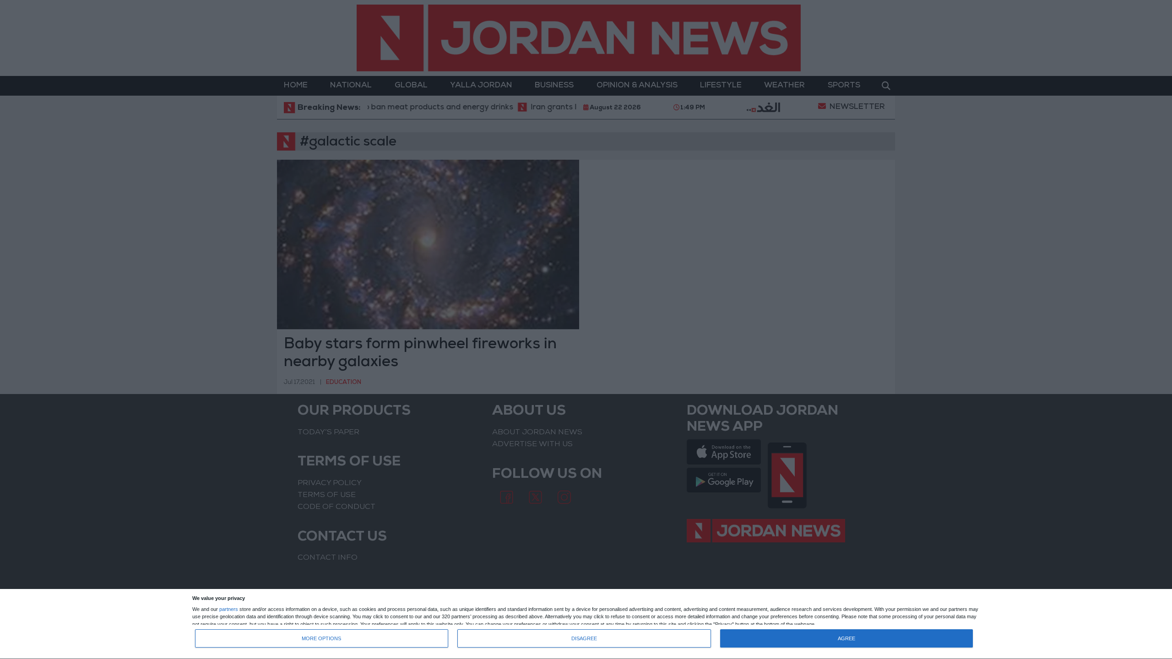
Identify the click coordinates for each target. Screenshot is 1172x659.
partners (228, 609)
